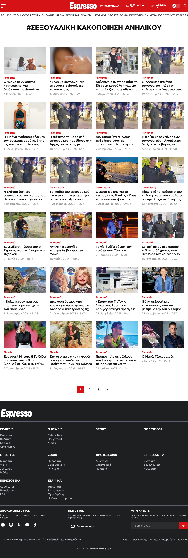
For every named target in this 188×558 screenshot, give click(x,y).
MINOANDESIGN (101, 548)
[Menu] (3, 6)
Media (52, 443)
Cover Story (7, 446)
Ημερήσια (54, 461)
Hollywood (55, 439)
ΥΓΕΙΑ (153, 15)
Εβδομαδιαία (56, 464)
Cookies (183, 539)
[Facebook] (3, 525)
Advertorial (7, 486)
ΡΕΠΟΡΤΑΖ (72, 15)
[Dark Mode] (176, 6)
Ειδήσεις (6, 429)
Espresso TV (154, 455)
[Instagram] (11, 525)
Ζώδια (52, 455)
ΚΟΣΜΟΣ (100, 15)
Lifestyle (7, 455)
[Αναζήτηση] (185, 6)
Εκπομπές (150, 461)
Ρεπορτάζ (6, 435)
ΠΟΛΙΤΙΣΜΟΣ (166, 15)
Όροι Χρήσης (56, 494)
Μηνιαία (53, 468)
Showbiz (55, 429)
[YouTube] (27, 525)
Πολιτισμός (153, 429)
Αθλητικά (102, 461)
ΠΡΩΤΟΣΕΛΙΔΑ (138, 15)
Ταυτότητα (54, 486)
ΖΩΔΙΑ (124, 15)
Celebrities (55, 435)
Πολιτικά (101, 468)
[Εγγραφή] (183, 525)
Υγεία (3, 464)
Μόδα (4, 472)
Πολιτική (5, 439)
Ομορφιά (6, 461)
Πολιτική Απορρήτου (162, 539)
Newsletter (7, 490)
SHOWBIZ (48, 15)
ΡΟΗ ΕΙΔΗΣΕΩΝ (11, 15)
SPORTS (113, 15)
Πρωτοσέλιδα (106, 455)
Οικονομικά (103, 464)
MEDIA (60, 15)
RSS (2, 494)
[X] (19, 525)
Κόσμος (5, 443)
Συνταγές (6, 468)
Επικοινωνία (56, 490)
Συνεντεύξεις (152, 464)
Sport (101, 429)
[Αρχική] (16, 413)
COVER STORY (31, 15)
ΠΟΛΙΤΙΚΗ (87, 15)
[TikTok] (35, 525)
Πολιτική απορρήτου (61, 498)
